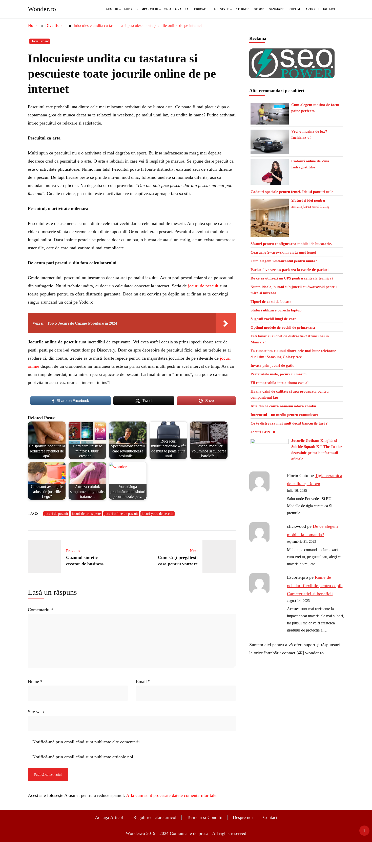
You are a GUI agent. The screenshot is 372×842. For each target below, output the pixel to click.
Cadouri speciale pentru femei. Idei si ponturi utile (292, 192)
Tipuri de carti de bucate (271, 302)
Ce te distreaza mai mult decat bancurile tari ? (289, 423)
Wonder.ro (42, 9)
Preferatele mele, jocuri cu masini (278, 374)
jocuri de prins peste (86, 514)
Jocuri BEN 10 (263, 432)
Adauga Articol (109, 817)
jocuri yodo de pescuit (157, 514)
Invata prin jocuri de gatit (272, 365)
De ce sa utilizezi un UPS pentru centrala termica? (292, 278)
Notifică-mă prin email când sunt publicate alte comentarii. (86, 741)
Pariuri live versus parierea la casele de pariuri (289, 270)
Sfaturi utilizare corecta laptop (276, 310)
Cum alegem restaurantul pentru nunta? (284, 261)
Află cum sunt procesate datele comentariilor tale (171, 795)
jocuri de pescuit (203, 285)
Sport (259, 9)
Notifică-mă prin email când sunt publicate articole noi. (83, 756)
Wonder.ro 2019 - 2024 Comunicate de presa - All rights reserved (186, 833)
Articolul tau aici (320, 9)
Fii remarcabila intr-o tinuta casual (279, 383)
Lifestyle (221, 9)
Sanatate (276, 9)
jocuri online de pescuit (121, 514)
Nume (35, 681)
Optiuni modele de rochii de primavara (283, 327)
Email (143, 681)
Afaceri (112, 9)
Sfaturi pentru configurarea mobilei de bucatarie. (291, 244)
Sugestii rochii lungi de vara (274, 319)
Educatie (201, 9)
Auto (128, 9)
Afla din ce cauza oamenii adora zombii (283, 406)
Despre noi (243, 817)
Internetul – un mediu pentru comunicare (285, 415)
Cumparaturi (147, 9)
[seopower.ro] (292, 52)
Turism (294, 9)
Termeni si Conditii (204, 817)
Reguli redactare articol (154, 817)
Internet (242, 9)
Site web (36, 711)
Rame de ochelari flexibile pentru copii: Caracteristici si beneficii (315, 585)
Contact (270, 817)
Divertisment (39, 41)
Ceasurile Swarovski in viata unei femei (283, 252)
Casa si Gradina (176, 9)
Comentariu (40, 609)
